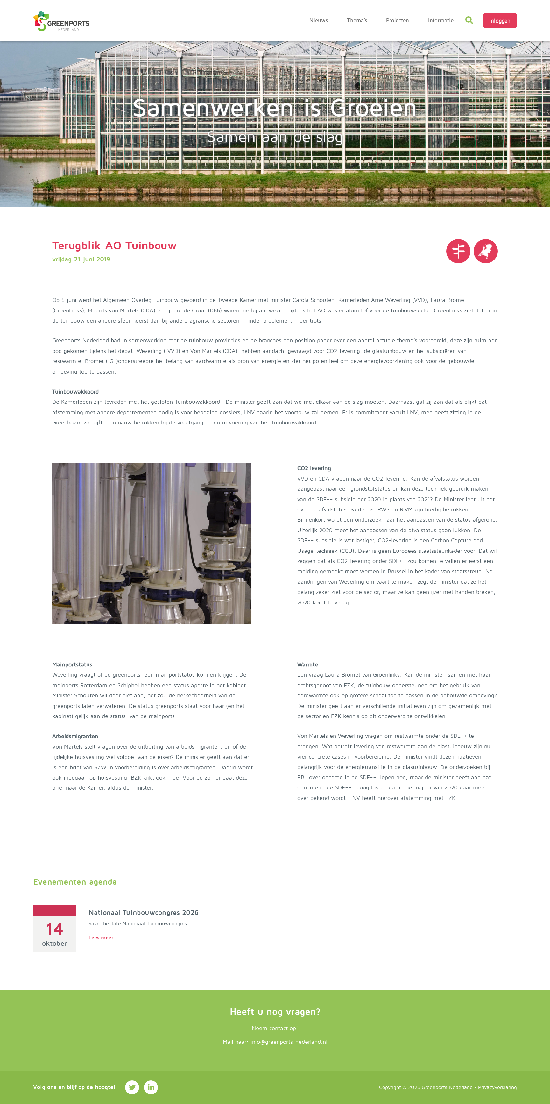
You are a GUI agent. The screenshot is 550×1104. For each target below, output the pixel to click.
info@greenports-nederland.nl (289, 1042)
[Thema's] (458, 251)
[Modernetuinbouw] (61, 21)
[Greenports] (486, 251)
